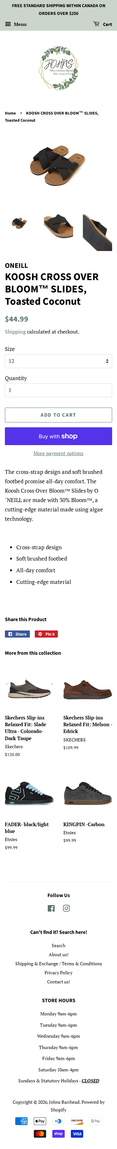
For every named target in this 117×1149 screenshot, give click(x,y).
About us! (59, 954)
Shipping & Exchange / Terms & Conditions (58, 963)
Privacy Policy (58, 972)
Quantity (16, 378)
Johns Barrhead (64, 1102)
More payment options (58, 453)
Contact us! (58, 982)
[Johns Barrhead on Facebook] (51, 909)
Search (58, 945)
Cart (107, 24)
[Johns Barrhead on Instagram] (66, 909)
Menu (20, 24)
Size (10, 349)
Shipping (15, 331)
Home (10, 113)
